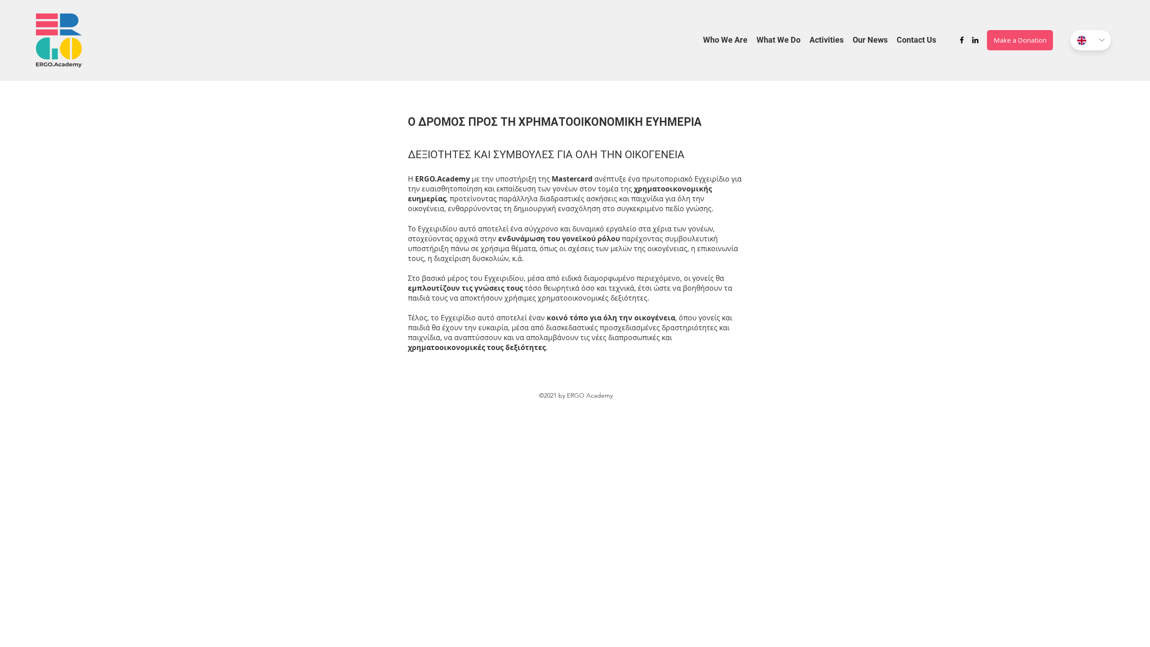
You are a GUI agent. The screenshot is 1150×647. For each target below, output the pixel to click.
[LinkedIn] (975, 39)
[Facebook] (961, 39)
